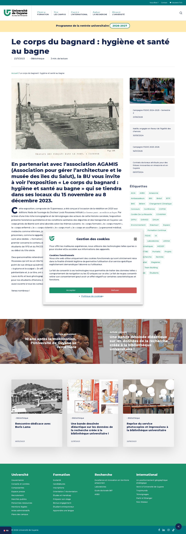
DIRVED (144, 220)
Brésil (159, 198)
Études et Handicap (62, 495)
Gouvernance (17, 480)
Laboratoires (153, 241)
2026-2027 (119, 25)
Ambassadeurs (137, 198)
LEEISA (166, 241)
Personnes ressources (21, 503)
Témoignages (142, 494)
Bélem (142, 204)
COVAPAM (161, 214)
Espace (166, 225)
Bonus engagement (62, 503)
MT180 (145, 251)
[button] (135, 239)
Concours (135, 209)
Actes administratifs (20, 510)
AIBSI (142, 193)
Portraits (156, 251)
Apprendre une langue (63, 510)
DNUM (156, 220)
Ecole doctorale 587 (103, 490)
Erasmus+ (154, 225)
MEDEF (160, 246)
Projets (168, 251)
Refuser (115, 290)
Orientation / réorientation (65, 491)
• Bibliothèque (37, 58)
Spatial (144, 262)
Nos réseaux (142, 502)
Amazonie (153, 193)
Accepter (71, 290)
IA (156, 236)
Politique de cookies (91, 296)
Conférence (149, 209)
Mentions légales (19, 507)
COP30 (162, 209)
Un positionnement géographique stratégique (152, 481)
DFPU (133, 220)
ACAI (133, 193)
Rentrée (159, 257)
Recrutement (17, 495)
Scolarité (57, 480)
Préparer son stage (62, 499)
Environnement (138, 225)
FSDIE (148, 236)
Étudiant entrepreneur (63, 507)
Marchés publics (19, 499)
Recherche (146, 257)
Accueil (14, 73)
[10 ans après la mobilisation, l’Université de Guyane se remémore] (46, 341)
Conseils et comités (20, 484)
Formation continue (157, 230)
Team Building (151, 267)
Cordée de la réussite (141, 214)
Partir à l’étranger (144, 498)
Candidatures (59, 484)
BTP (168, 198)
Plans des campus (19, 514)
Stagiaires (155, 262)
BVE (133, 204)
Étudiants (154, 273)
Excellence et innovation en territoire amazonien (112, 481)
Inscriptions (58, 488)
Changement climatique (160, 204)
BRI (150, 198)
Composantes (17, 488)
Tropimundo (142, 490)
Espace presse (18, 491)
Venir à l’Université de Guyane (150, 487)
